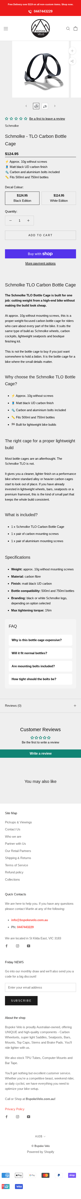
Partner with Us (15, 843)
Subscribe (21, 1000)
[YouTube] (28, 945)
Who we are (13, 836)
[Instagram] (17, 945)
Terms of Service (16, 865)
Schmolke (12, 125)
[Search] (68, 28)
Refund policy (14, 872)
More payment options (40, 263)
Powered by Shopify (40, 1152)
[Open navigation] (6, 28)
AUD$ (38, 1136)
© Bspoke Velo (41, 1146)
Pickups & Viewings (18, 822)
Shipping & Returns (18, 858)
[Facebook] (6, 945)
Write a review (41, 753)
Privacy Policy (15, 1109)
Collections (12, 879)
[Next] (54, 106)
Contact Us (12, 829)
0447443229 (43, 11)
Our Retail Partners (18, 851)
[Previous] (26, 106)
